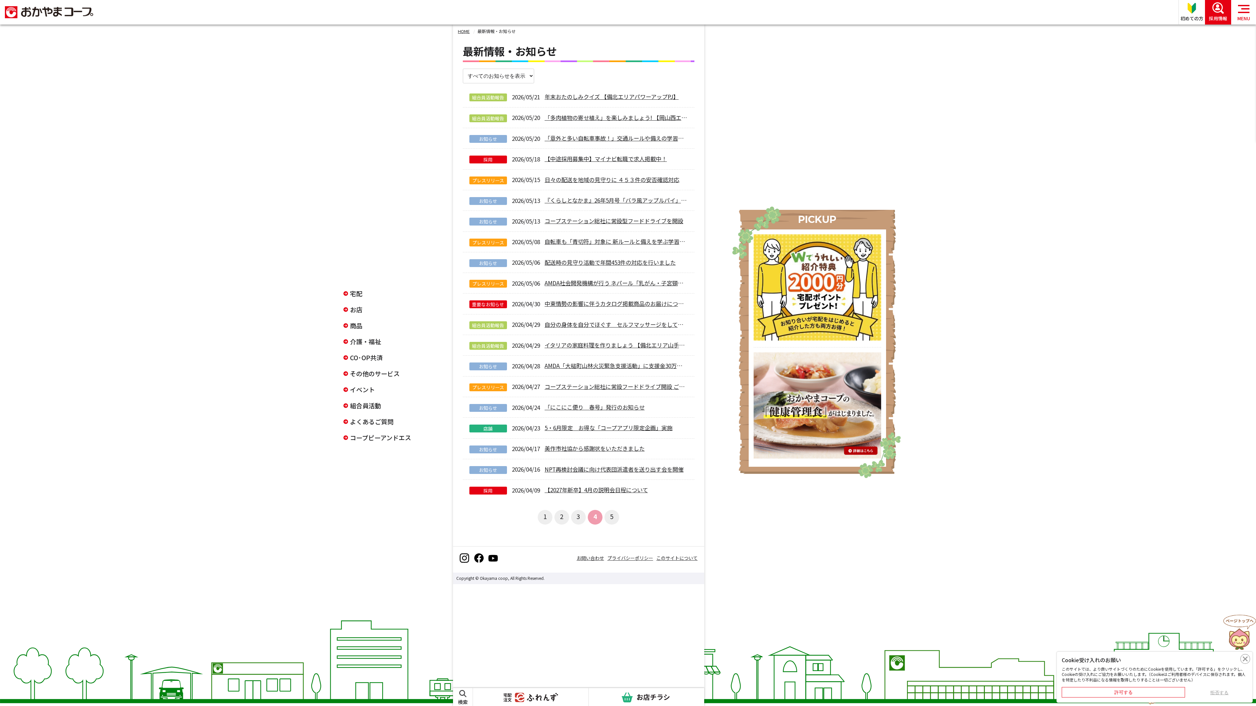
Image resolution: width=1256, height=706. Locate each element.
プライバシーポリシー (630, 558)
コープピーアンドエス (380, 437)
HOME (464, 31)
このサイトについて (677, 558)
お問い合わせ (590, 558)
